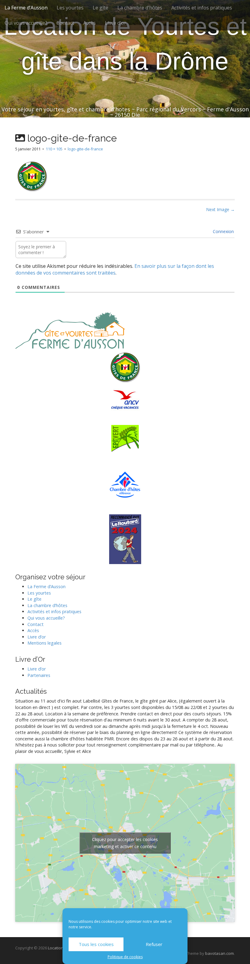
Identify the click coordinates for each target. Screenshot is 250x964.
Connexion (223, 231)
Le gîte (100, 7)
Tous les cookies (96, 944)
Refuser (154, 944)
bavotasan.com (219, 953)
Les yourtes (70, 7)
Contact (65, 23)
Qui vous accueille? (26, 23)
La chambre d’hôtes (139, 7)
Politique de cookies (125, 956)
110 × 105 (54, 149)
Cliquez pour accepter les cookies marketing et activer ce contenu (125, 842)
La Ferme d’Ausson (26, 7)
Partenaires (38, 675)
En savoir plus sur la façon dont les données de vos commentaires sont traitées (115, 269)
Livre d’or (115, 23)
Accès (89, 23)
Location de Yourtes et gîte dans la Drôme (125, 44)
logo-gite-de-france (85, 149)
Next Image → (220, 209)
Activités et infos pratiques (201, 7)
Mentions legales (44, 643)
